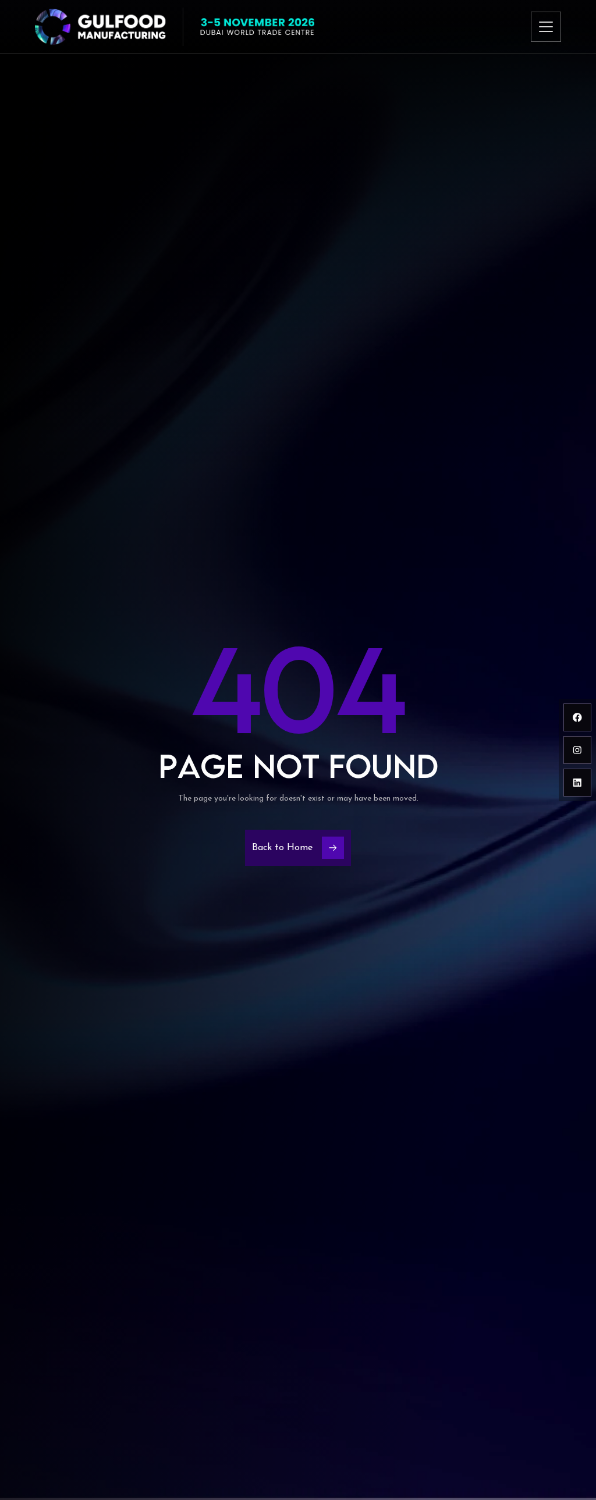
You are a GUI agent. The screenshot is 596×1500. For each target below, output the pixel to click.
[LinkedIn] (577, 783)
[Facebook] (577, 717)
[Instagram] (577, 750)
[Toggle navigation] (546, 27)
